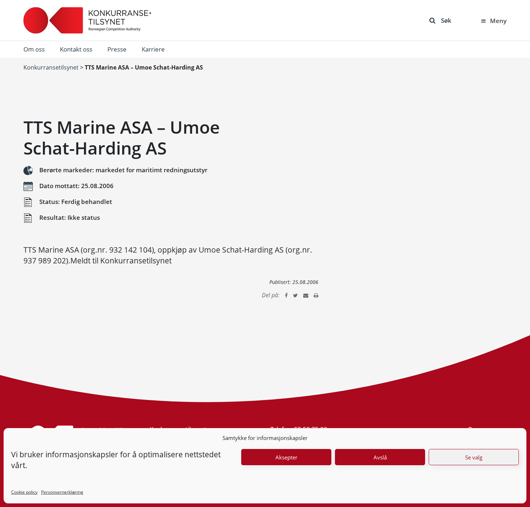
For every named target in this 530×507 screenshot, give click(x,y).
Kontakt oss (76, 49)
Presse (117, 49)
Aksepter (286, 457)
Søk (446, 20)
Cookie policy (24, 492)
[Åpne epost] (305, 295)
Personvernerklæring (62, 492)
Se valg (473, 457)
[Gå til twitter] (295, 295)
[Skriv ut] (316, 295)
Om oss (34, 49)
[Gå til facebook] (286, 295)
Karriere (153, 49)
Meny (498, 21)
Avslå (380, 457)
